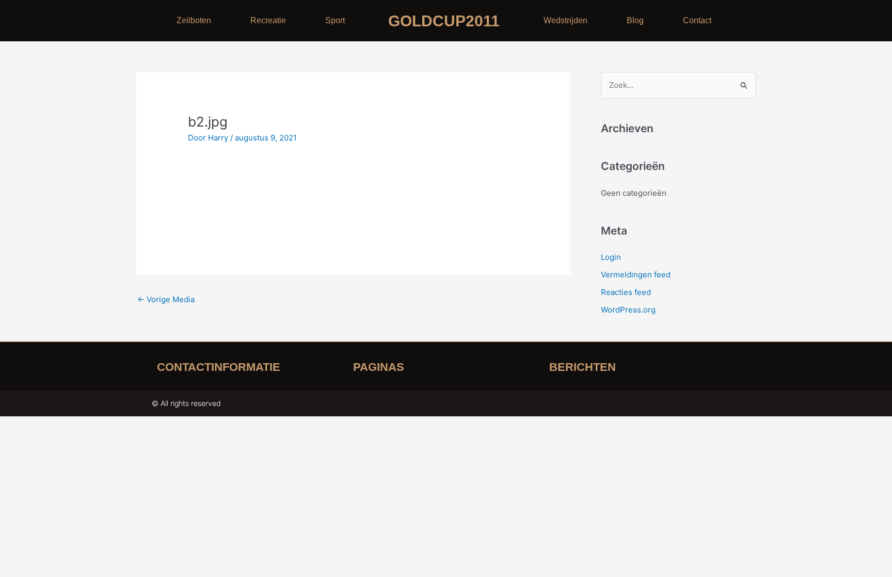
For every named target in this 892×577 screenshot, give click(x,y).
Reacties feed (626, 292)
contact (697, 20)
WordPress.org (628, 310)
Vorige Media (166, 299)
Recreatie (268, 20)
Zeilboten (194, 20)
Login (611, 257)
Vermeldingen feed (636, 274)
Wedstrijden (565, 20)
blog (635, 20)
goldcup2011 (444, 20)
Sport (335, 20)
